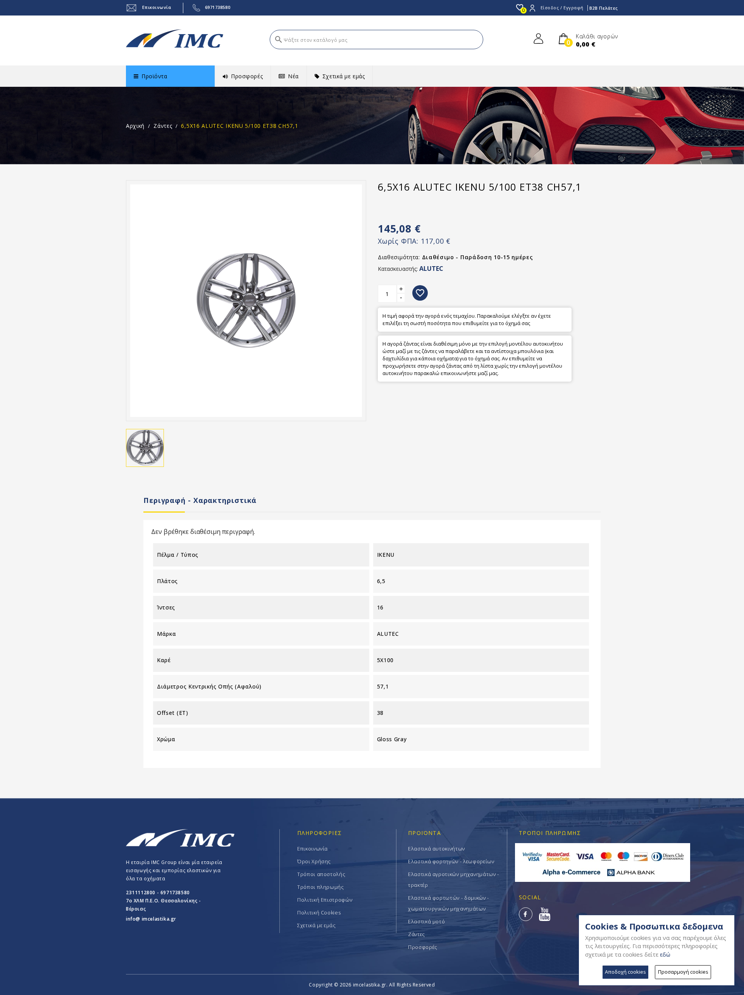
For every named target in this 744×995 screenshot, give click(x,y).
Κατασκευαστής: (398, 268)
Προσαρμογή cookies (683, 971)
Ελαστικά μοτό (426, 921)
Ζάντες (416, 934)
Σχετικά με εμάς (316, 925)
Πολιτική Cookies (319, 912)
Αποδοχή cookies (625, 971)
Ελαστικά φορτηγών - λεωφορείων (451, 861)
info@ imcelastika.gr (151, 919)
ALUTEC (431, 268)
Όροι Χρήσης (314, 861)
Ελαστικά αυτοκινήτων (436, 848)
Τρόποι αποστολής (321, 874)
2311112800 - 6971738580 (158, 892)
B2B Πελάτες (603, 8)
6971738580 (218, 7)
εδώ (665, 954)
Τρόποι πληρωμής (320, 886)
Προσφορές (422, 946)
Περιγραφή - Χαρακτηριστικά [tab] (200, 500)
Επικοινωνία (156, 7)
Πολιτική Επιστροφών (324, 899)
